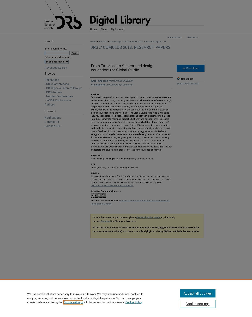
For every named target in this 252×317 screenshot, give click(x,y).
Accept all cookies (197, 293)
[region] (126, 298)
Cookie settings (73, 302)
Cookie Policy (133, 302)
